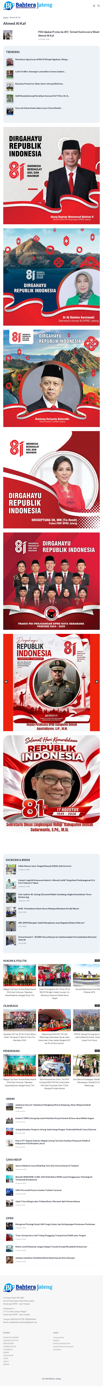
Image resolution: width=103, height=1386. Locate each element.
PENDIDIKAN (8, 1343)
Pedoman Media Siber (62, 1343)
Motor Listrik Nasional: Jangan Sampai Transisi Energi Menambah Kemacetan (51, 1246)
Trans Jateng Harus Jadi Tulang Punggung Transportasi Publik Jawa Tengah (50, 1235)
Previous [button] (7, 580)
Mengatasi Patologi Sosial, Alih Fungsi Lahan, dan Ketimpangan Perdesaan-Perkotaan (55, 1224)
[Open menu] (94, 6)
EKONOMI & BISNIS (11, 1337)
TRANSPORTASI (9, 1346)
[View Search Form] (98, 6)
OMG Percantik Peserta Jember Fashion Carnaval (38, 1190)
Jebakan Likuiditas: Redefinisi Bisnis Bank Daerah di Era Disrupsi (45, 1258)
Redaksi (56, 1340)
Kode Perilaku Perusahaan (63, 1346)
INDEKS (6, 1364)
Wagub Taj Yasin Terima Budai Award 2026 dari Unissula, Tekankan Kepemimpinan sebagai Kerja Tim (19, 992)
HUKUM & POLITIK (10, 1340)
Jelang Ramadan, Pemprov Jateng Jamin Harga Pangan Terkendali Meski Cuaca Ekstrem (55, 1129)
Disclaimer (57, 1349)
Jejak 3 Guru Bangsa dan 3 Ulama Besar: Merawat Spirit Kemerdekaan (47, 1201)
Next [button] (96, 580)
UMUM (6, 1352)
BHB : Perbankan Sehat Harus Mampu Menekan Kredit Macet (48, 908)
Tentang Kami (58, 1337)
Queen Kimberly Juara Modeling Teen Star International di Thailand (47, 1165)
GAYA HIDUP (8, 1355)
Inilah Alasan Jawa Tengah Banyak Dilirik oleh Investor (45, 866)
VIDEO (6, 1361)
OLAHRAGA (8, 1349)
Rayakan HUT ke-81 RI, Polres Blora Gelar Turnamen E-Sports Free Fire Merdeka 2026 (19, 1037)
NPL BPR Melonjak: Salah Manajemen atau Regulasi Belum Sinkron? (51, 922)
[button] (98, 960)
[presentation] (7, 34)
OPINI (5, 1358)
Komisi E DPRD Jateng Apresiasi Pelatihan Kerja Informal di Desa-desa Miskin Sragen (54, 1118)
